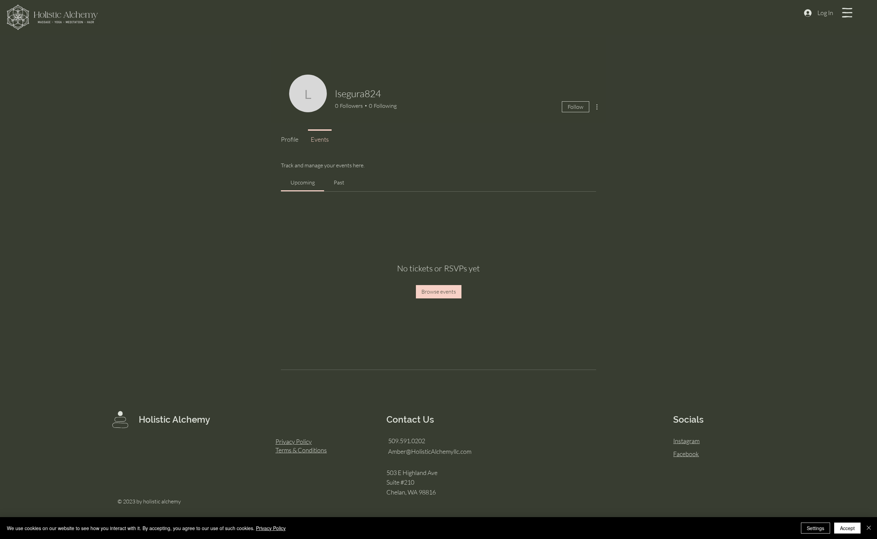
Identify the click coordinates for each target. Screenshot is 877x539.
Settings (815, 528)
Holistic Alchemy (174, 419)
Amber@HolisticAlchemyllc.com (429, 451)
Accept (847, 528)
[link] (303, 182)
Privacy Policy (271, 528)
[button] (847, 12)
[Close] (869, 528)
